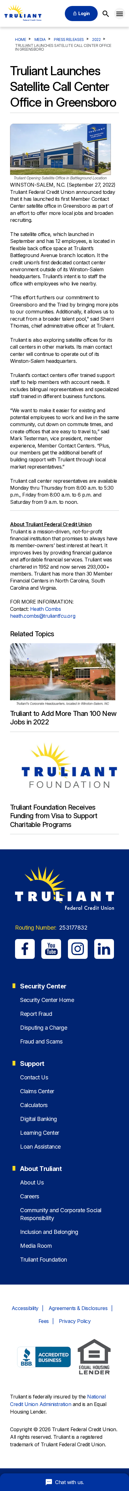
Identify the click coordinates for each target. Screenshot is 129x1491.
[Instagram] (78, 949)
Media (40, 40)
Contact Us (34, 1077)
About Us (32, 1182)
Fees (44, 1321)
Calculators (34, 1105)
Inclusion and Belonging (49, 1232)
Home (20, 40)
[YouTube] (51, 949)
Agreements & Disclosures (78, 1308)
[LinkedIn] (104, 949)
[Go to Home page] (22, 13)
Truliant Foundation (43, 1259)
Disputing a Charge (43, 1027)
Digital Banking (38, 1119)
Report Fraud (36, 1013)
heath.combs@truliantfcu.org (42, 616)
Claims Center (37, 1091)
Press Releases (69, 40)
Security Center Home (47, 1000)
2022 (96, 40)
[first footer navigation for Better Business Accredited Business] (44, 1358)
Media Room (36, 1245)
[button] (119, 13)
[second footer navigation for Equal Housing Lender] (94, 1357)
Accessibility (25, 1308)
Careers (29, 1196)
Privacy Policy (74, 1321)
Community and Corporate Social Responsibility (60, 1214)
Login (84, 13)
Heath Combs (46, 609)
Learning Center (39, 1132)
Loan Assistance (40, 1146)
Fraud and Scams (41, 1041)
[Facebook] (25, 949)
